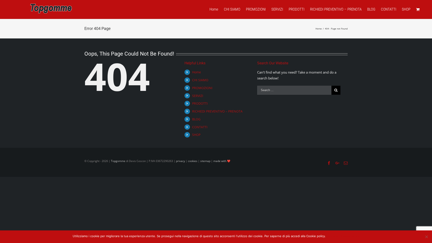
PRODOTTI (200, 103)
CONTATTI (199, 127)
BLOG (196, 119)
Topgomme (118, 161)
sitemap (205, 161)
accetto (333, 236)
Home (196, 72)
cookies (192, 161)
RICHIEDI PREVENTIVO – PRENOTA (217, 111)
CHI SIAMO (200, 80)
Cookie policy (350, 236)
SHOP (196, 135)
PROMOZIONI (202, 88)
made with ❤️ (221, 161)
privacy (180, 161)
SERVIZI (197, 96)
